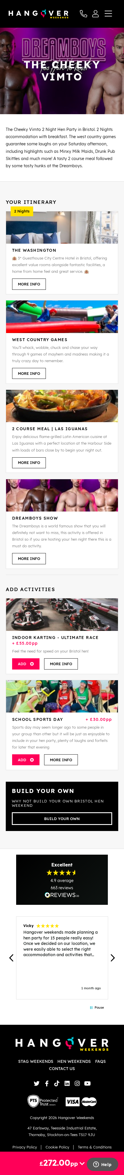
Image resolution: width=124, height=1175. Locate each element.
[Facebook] (46, 1083)
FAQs (100, 1061)
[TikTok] (57, 1083)
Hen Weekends (74, 1061)
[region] (62, 958)
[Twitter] (36, 1083)
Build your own (62, 818)
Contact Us (62, 1068)
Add (22, 663)
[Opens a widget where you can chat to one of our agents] (102, 1165)
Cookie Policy (57, 1147)
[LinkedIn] (67, 1083)
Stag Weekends (35, 1061)
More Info (29, 284)
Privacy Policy (24, 1147)
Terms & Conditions (95, 1147)
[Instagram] (77, 1083)
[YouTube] (87, 1083)
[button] (11, 958)
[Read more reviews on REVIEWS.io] (62, 895)
